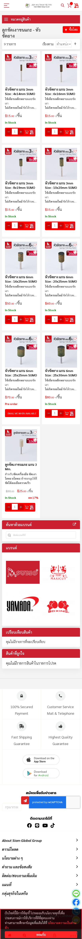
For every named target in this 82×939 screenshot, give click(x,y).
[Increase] (21, 132)
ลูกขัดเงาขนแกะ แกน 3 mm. (21, 466)
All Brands (74, 524)
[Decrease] (9, 132)
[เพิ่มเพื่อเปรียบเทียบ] (35, 64)
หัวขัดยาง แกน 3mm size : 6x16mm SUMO (60, 91)
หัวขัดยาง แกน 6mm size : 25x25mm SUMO (21, 373)
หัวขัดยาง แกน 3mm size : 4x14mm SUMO (20, 91)
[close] (77, 933)
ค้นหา (62, 5)
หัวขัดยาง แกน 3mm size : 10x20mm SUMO (61, 185)
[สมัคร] (25, 800)
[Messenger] (76, 902)
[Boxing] (58, 606)
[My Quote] (76, 5)
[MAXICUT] (58, 572)
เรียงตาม (48, 44)
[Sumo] (23, 572)
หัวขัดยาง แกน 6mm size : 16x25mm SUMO (21, 279)
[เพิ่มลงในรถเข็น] (27, 132)
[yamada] (23, 606)
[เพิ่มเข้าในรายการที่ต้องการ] (35, 57)
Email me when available (22, 413)
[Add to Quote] (32, 132)
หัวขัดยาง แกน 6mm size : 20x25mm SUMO (61, 279)
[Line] (76, 894)
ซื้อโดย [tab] (73, 29)
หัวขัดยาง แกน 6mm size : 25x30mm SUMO (61, 373)
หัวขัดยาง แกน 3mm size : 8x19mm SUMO (20, 185)
